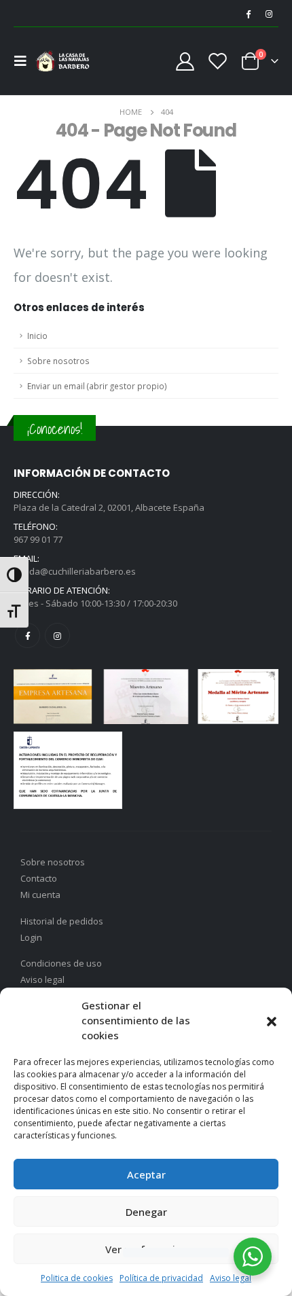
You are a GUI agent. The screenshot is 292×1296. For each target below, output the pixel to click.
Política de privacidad (161, 1278)
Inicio (37, 335)
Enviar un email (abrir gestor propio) (97, 385)
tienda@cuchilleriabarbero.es (75, 571)
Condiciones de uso (61, 963)
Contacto (38, 878)
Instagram (57, 635)
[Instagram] (269, 13)
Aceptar (146, 1174)
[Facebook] (248, 13)
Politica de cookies (77, 1278)
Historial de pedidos (61, 921)
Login (31, 937)
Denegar (146, 1212)
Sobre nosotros (58, 360)
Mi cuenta (40, 894)
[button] (271, 1020)
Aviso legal (230, 1278)
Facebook (27, 635)
